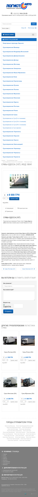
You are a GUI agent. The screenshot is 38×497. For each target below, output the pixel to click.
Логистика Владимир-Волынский (24, 426)
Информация (9, 208)
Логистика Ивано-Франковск (14, 430)
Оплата (5, 457)
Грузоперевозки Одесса (11, 102)
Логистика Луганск (20, 432)
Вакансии (5, 464)
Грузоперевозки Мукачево (11, 93)
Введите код (6, 302)
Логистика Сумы (28, 161)
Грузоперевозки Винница (11, 47)
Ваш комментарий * (8, 289)
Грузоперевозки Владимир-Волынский (15, 51)
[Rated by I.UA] (29, 493)
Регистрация (31, 28)
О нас (4, 455)
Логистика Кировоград (9, 432)
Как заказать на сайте (8, 471)
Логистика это (6, 463)
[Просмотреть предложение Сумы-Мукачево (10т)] (28, 381)
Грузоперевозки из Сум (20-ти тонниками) (14, 124)
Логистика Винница (10, 426)
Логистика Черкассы (26, 438)
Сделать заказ (14, 198)
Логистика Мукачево (8, 434)
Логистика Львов (30, 432)
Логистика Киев (27, 430)
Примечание (9, 211)
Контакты (5, 460)
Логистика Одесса (31, 434)
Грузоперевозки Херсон (10, 140)
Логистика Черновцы (24, 440)
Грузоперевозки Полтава (11, 106)
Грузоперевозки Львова (11, 89)
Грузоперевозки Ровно (10, 110)
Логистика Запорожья (25, 429)
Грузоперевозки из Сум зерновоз (12, 128)
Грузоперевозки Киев (10, 77)
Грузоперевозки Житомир (11, 64)
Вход (22, 28)
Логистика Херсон (30, 437)
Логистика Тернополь (8, 437)
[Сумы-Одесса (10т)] (19, 181)
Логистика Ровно (19, 435)
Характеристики (23, 208)
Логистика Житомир (13, 429)
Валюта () (5, 28)
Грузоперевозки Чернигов (11, 157)
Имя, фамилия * (7, 283)
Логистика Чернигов (13, 440)
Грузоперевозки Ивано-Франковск (14, 72)
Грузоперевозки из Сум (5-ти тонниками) (14, 118)
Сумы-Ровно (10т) (28, 352)
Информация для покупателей (10, 470)
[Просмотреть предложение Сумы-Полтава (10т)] (10, 340)
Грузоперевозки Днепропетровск (14, 56)
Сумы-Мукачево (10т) (28, 393)
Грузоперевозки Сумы (10, 114)
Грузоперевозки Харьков (11, 136)
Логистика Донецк (26, 427)
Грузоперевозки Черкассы (11, 152)
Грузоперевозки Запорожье (12, 68)
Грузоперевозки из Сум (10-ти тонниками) (14, 121)
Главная (3, 160)
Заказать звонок (9, 34)
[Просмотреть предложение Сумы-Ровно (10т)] (28, 340)
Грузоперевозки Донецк (10, 60)
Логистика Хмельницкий (13, 438)
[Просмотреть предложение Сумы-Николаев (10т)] (10, 381)
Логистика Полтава (9, 435)
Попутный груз (6, 461)
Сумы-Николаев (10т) (28, 269)
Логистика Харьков (20, 437)
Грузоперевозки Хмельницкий (13, 144)
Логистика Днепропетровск (14, 427)
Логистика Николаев (19, 434)
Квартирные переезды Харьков (13, 43)
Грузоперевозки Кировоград (12, 81)
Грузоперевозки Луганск (11, 85)
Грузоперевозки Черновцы (12, 148)
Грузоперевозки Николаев (11, 98)
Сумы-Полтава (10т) (9, 269)
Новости (5, 458)
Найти (33, 23)
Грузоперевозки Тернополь (12, 131)
